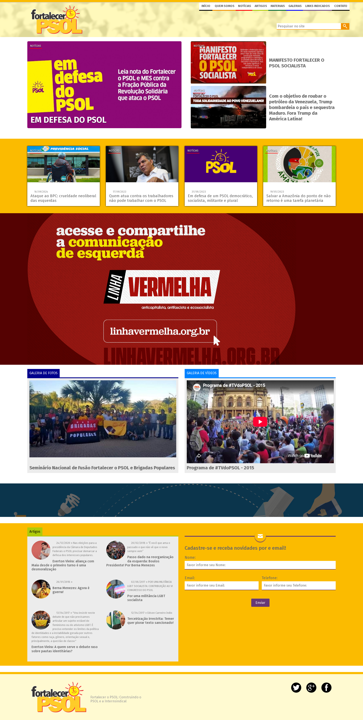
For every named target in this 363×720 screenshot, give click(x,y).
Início (205, 6)
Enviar (260, 603)
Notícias (244, 6)
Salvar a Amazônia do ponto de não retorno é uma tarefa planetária (298, 198)
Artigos (261, 6)
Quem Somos (224, 6)
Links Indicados (317, 6)
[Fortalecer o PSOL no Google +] (311, 688)
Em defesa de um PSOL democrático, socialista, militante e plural (220, 198)
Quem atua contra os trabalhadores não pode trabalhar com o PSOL (141, 198)
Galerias (295, 6)
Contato (340, 6)
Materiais (278, 6)
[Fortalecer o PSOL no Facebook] (326, 688)
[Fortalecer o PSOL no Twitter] (296, 688)
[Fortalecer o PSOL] (56, 19)
